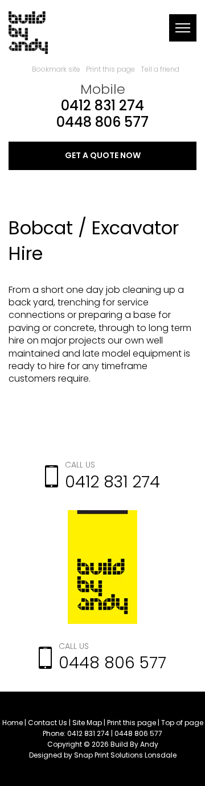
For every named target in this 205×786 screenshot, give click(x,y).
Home (12, 722)
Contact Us (47, 722)
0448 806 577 (102, 122)
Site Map (87, 722)
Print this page (110, 69)
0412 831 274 (102, 106)
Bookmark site (56, 69)
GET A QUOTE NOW (103, 155)
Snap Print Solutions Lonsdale (125, 755)
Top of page (182, 722)
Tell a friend (160, 69)
